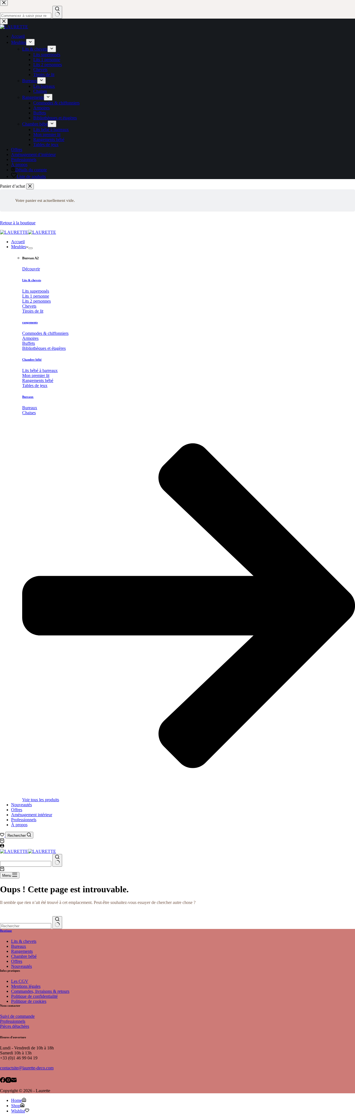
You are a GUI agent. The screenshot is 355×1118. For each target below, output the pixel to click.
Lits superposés (35, 291)
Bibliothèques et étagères (44, 348)
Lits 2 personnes (36, 301)
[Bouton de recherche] (57, 860)
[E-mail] (14, 1080)
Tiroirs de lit (32, 311)
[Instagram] (8, 1080)
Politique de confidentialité (34, 996)
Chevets (29, 306)
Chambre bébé (32, 359)
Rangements (22, 951)
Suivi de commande (17, 1016)
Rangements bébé (37, 380)
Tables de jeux (34, 385)
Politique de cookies (28, 1001)
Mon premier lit (35, 375)
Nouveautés (21, 804)
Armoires (30, 338)
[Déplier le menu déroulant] (30, 248)
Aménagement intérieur (31, 814)
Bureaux (28, 396)
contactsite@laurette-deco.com (27, 1068)
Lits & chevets (31, 280)
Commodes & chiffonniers (45, 333)
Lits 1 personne (35, 296)
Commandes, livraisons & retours (40, 991)
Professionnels (23, 819)
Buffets (28, 343)
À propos (19, 824)
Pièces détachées (14, 1026)
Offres (16, 809)
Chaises (29, 412)
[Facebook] (3, 1080)
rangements (30, 322)
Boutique (6, 930)
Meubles (18, 246)
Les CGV (19, 981)
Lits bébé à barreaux (40, 370)
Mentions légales (25, 986)
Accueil (18, 241)
